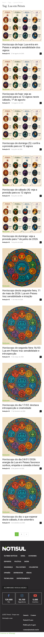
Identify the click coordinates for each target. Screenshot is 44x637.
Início (4, 2)
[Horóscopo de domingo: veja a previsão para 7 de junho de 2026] (22, 217)
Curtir (8, 594)
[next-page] (26, 534)
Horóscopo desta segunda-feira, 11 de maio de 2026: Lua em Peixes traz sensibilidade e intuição (21, 293)
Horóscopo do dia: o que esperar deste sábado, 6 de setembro (19, 518)
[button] (7, 633)
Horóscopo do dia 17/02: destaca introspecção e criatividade (20, 406)
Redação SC (6, 53)
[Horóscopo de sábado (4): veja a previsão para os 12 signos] (22, 171)
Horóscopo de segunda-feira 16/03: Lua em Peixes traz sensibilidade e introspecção (21, 350)
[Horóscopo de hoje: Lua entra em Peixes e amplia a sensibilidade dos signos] (22, 26)
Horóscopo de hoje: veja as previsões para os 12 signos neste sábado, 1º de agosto (20, 96)
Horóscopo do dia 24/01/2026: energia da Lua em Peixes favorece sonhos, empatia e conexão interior (21, 462)
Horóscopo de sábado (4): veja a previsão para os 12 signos (19, 191)
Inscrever (35, 594)
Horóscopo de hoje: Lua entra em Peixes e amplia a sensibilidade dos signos (21, 47)
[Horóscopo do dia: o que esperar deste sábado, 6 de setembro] (22, 494)
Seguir (22, 594)
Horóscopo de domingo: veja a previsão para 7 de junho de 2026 (20, 238)
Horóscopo (6, 40)
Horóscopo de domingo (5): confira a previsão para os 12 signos (21, 145)
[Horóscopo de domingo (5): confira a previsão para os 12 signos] (22, 124)
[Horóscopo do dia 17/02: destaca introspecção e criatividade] (22, 382)
